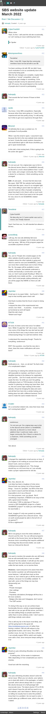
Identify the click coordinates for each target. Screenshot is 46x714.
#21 (43, 29)
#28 (43, 235)
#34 (43, 417)
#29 (43, 253)
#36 (43, 479)
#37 (43, 531)
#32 (43, 361)
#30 (43, 291)
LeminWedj (12, 235)
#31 (43, 323)
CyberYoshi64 (14, 29)
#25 (43, 126)
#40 (43, 673)
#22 (43, 53)
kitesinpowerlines (15, 53)
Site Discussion (13, 19)
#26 (43, 162)
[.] (22, 19)
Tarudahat (12, 209)
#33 (43, 404)
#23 (43, 94)
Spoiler (13, 42)
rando (10, 108)
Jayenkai (11, 291)
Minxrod (11, 126)
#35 (43, 456)
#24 (43, 108)
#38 (43, 553)
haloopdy (7, 23)
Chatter (11, 404)
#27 (43, 209)
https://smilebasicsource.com (18, 626)
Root (4, 19)
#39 (43, 648)
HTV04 (11, 323)
